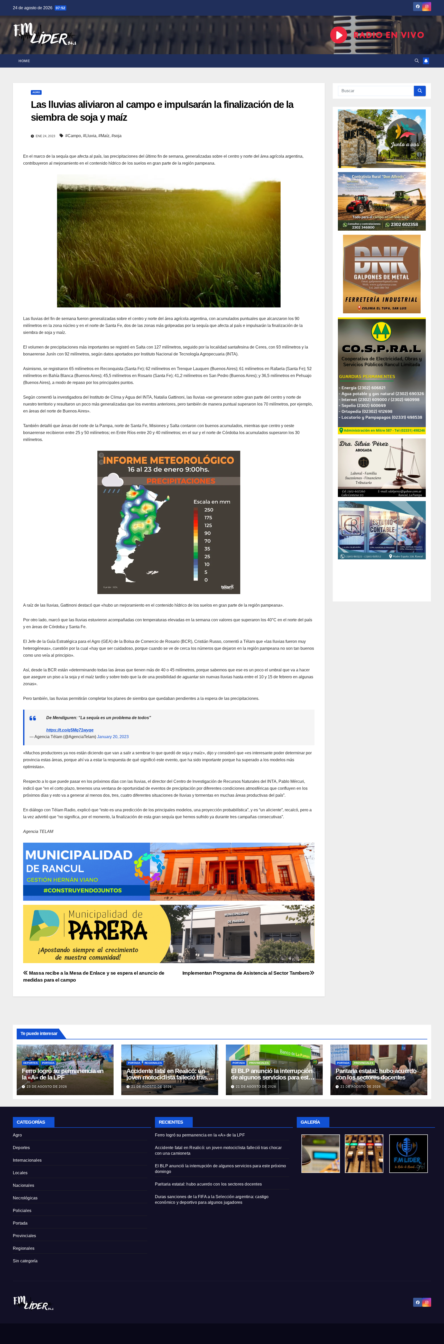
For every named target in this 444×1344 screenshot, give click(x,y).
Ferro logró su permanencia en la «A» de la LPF (63, 1074)
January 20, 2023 (113, 737)
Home (24, 61)
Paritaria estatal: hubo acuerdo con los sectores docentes (376, 1074)
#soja (117, 136)
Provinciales (259, 1062)
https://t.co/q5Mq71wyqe (70, 730)
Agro (36, 92)
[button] (417, 61)
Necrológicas (25, 1198)
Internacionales (27, 1160)
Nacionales (23, 1185)
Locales (20, 1173)
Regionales (153, 1062)
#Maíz (103, 136)
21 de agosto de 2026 (151, 1086)
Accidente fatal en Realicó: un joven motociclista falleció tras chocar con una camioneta (166, 1077)
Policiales (22, 1210)
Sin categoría (25, 1261)
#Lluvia (89, 136)
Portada (48, 1062)
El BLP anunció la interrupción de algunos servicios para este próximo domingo (271, 1077)
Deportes (30, 1062)
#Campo (73, 136)
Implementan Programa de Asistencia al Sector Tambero (246, 973)
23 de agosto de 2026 (47, 1086)
